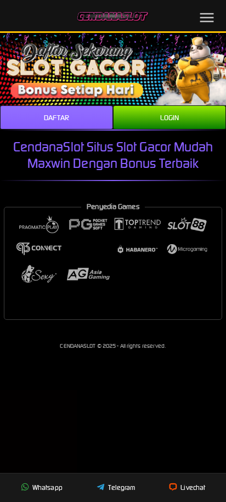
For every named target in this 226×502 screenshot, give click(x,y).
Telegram (120, 487)
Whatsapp (47, 487)
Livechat (192, 487)
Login (169, 117)
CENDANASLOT (78, 345)
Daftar (57, 117)
